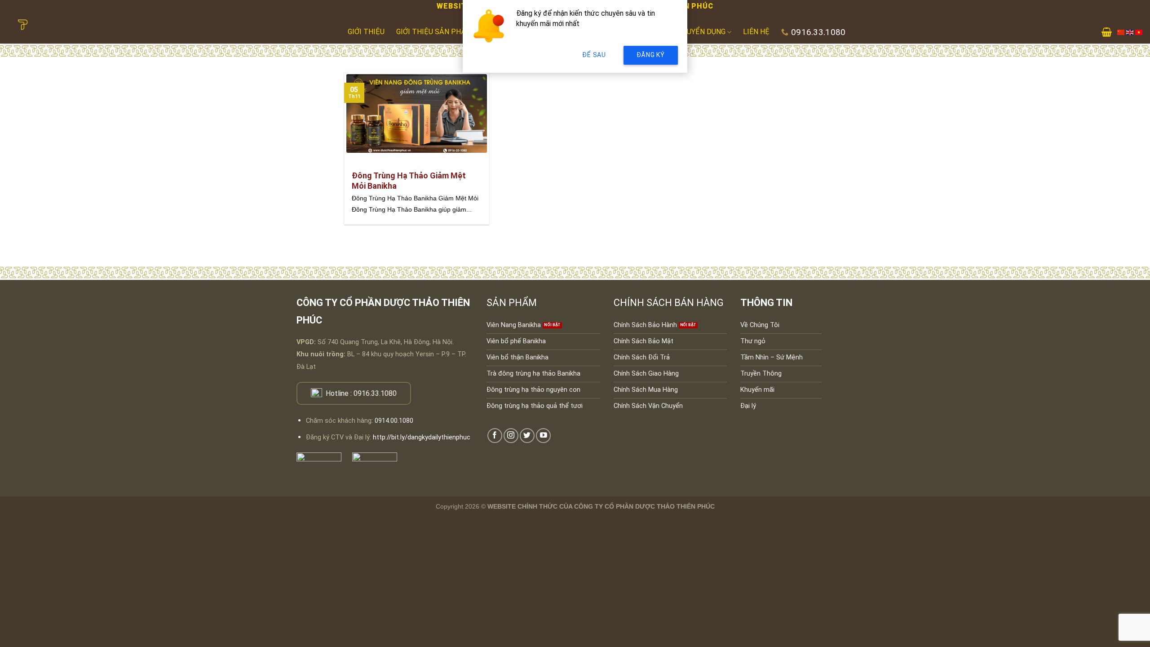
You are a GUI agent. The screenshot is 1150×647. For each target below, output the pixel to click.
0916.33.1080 (375, 393)
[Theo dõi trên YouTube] (543, 435)
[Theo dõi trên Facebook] (494, 435)
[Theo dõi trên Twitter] (527, 435)
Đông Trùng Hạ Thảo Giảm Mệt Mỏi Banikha (409, 181)
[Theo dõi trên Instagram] (511, 435)
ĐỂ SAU (594, 54)
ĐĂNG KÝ (651, 54)
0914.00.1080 (394, 421)
